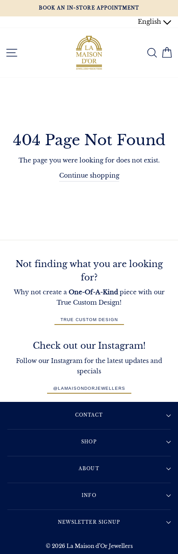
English (150, 21)
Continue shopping (89, 175)
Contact (89, 415)
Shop (88, 442)
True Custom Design (89, 319)
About (89, 468)
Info (89, 495)
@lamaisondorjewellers (89, 388)
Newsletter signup (89, 522)
